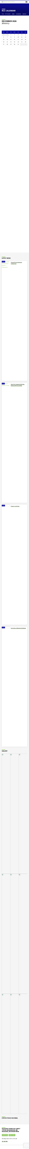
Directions (12, 1135)
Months (24, 13)
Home (3, 13)
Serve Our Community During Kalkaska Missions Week (17, 385)
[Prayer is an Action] (6, 565)
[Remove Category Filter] (10, 23)
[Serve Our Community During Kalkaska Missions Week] (6, 443)
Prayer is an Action (15, 506)
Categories (18, 13)
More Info (5, 1135)
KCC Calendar (7, 13)
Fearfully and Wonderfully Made (18, 628)
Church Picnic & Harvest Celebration (16, 263)
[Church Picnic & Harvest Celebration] (6, 321)
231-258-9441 (4, 1141)
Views (13, 13)
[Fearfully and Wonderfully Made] (6, 687)
